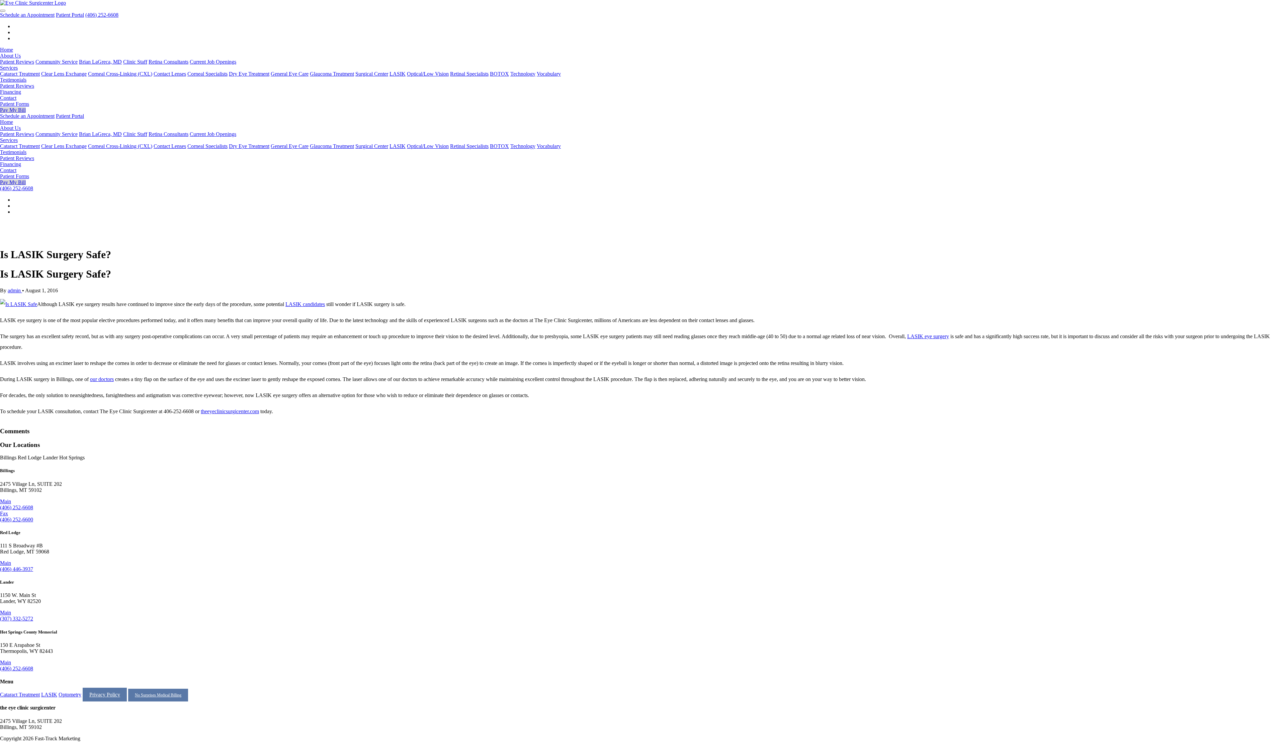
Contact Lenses (170, 74)
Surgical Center (371, 74)
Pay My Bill (13, 110)
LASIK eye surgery (928, 336)
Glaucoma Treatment (332, 74)
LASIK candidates (305, 304)
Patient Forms (14, 104)
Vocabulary (549, 74)
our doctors (102, 379)
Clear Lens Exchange (64, 74)
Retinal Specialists (469, 74)
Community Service (56, 62)
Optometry (70, 694)
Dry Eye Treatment (249, 74)
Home (6, 50)
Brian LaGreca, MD (100, 62)
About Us (10, 56)
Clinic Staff (135, 62)
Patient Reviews (17, 62)
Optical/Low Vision (428, 74)
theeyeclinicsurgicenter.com (230, 411)
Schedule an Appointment (27, 15)
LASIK (398, 74)
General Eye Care (290, 74)
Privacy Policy (104, 694)
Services (9, 68)
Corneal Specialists (207, 74)
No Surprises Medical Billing (158, 695)
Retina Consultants (168, 62)
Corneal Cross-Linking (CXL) (120, 74)
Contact (8, 98)
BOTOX (499, 74)
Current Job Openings (213, 62)
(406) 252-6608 (101, 15)
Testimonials (13, 80)
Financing (10, 92)
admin (15, 290)
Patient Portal (70, 15)
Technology (522, 74)
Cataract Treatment (20, 74)
